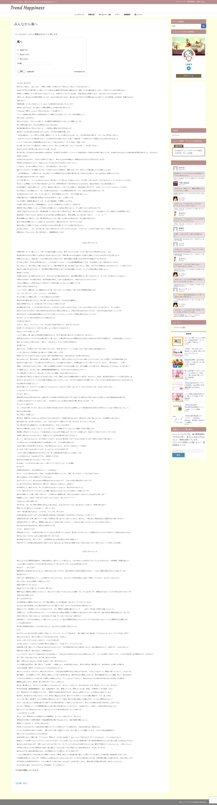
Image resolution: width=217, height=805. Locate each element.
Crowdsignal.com (79, 71)
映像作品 (91, 14)
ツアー (117, 14)
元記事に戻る (21, 783)
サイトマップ (181, 1)
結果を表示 (30, 71)
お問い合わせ (201, 1)
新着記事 (188, 334)
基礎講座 (127, 14)
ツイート (175, 135)
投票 (21, 71)
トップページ (79, 14)
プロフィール (189, 76)
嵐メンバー (139, 14)
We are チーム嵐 (105, 14)
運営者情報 (191, 1)
